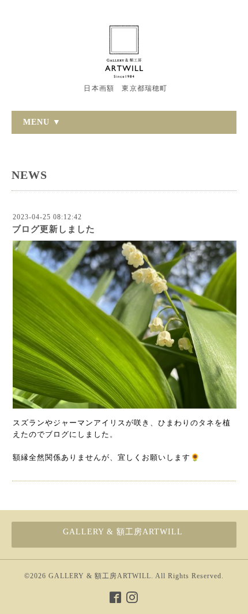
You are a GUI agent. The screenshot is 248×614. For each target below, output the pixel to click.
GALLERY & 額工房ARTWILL (99, 576)
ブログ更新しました (53, 229)
